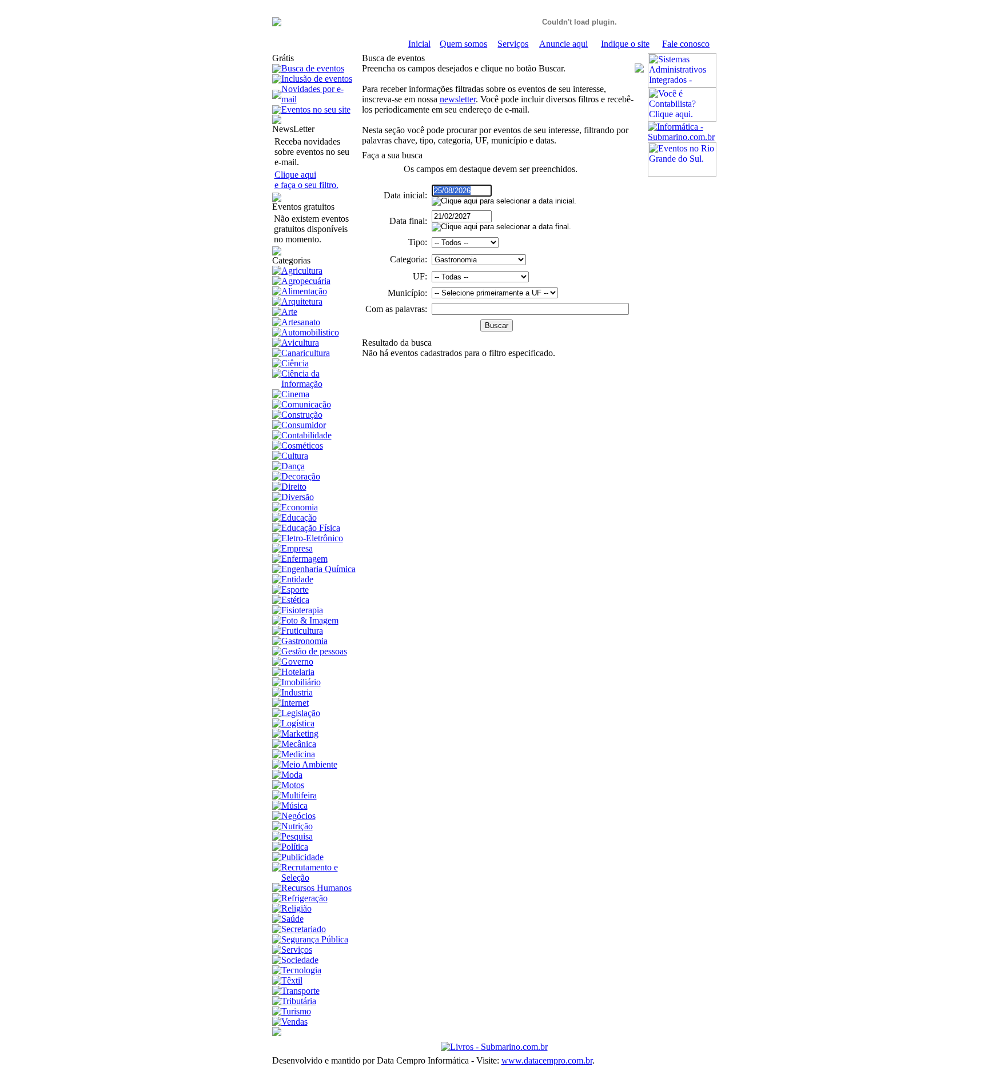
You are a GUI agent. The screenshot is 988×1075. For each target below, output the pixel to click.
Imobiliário (301, 682)
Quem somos (463, 44)
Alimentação (304, 291)
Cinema (295, 394)
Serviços (512, 44)
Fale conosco (686, 44)
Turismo (296, 1011)
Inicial (419, 44)
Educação (299, 517)
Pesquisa (297, 836)
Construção (301, 414)
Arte (289, 312)
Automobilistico (310, 332)
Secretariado (303, 929)
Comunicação (306, 404)
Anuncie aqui (563, 44)
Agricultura (301, 270)
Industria (297, 692)
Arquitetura (301, 301)
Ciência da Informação (301, 379)
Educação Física (310, 528)
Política (294, 847)
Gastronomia (304, 641)
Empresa (297, 548)
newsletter (458, 99)
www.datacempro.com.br (546, 1060)
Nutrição (297, 826)
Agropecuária (305, 281)
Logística (297, 723)
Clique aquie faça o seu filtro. (306, 180)
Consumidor (303, 425)
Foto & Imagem (309, 620)
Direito (293, 486)
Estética (295, 600)
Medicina (298, 754)
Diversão (297, 497)
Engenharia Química (318, 569)
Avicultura (300, 342)
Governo (297, 661)
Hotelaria (297, 672)
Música (294, 805)
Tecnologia (301, 970)
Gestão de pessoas (314, 651)
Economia (299, 507)
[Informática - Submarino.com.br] (682, 137)
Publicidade (302, 857)
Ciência (295, 363)
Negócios (298, 816)
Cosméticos (302, 445)
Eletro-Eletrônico (312, 538)
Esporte (295, 589)
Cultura (294, 456)
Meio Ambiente (309, 764)
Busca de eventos (312, 68)
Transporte (300, 991)
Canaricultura (305, 353)
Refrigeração (304, 898)
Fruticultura (302, 631)
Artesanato (300, 322)
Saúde (292, 919)
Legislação (300, 713)
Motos (292, 785)
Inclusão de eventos (316, 78)
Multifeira (299, 795)
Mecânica (298, 744)
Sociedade (299, 960)
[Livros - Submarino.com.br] (494, 1047)
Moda (291, 775)
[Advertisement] (682, 348)
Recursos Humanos (316, 888)
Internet (295, 703)
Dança (293, 466)
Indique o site (625, 44)
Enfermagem (304, 559)
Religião (296, 908)
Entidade (297, 579)
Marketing (299, 733)
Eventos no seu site (315, 109)
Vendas (294, 1021)
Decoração (300, 476)
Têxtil (291, 980)
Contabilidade (306, 435)
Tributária (298, 1001)
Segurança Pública (314, 939)
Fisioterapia (302, 610)
